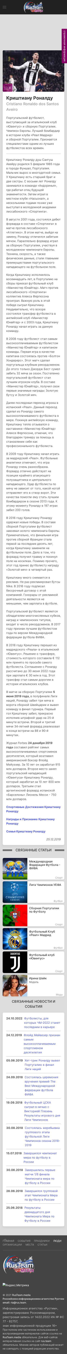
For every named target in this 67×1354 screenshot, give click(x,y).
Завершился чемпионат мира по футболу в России (40, 1157)
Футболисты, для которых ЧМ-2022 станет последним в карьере (42, 1023)
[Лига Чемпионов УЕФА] (33, 892)
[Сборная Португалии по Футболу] (33, 915)
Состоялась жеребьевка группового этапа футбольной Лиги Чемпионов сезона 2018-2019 (42, 1136)
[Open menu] (4, 7)
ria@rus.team (18, 1302)
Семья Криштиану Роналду (25, 831)
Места (30, 1244)
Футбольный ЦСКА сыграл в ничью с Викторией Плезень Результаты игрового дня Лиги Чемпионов (42, 1111)
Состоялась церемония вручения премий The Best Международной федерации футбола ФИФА (41, 1085)
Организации (12, 1244)
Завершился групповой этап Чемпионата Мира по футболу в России (41, 1195)
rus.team (46, 1340)
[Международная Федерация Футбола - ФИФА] (33, 869)
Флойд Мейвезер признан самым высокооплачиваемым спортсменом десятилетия (42, 1043)
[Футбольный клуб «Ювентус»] (33, 962)
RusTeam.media (21, 1294)
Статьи (42, 1244)
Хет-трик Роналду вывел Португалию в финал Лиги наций (42, 1065)
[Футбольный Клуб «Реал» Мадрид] (33, 939)
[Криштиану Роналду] (33, 70)
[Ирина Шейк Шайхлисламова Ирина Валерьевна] (33, 985)
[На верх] (5, 1239)
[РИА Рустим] (19, 1264)
